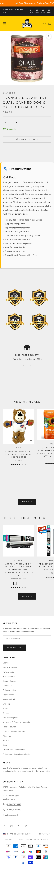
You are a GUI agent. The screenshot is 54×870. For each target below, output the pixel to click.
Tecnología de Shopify (36, 840)
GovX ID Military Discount (14, 731)
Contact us (7, 685)
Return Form (8, 694)
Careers (6, 713)
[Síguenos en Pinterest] (18, 825)
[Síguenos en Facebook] (4, 825)
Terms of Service (10, 667)
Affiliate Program (10, 717)
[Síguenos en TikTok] (25, 825)
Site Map (6, 704)
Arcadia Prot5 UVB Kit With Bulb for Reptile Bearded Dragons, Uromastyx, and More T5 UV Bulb (18, 569)
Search (6, 663)
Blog (5, 745)
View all (27, 501)
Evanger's (9, 93)
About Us (7, 736)
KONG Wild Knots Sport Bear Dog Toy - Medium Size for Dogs (18, 454)
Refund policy (9, 672)
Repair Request (9, 726)
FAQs (5, 708)
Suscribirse (14, 647)
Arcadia (18, 560)
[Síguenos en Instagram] (11, 825)
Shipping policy (9, 690)
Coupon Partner (9, 681)
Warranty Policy (9, 699)
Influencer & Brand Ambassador (16, 722)
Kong (18, 448)
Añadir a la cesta (27, 139)
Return (6, 740)
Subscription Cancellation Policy (16, 754)
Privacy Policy (9, 676)
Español (43, 834)
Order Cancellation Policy (14, 749)
